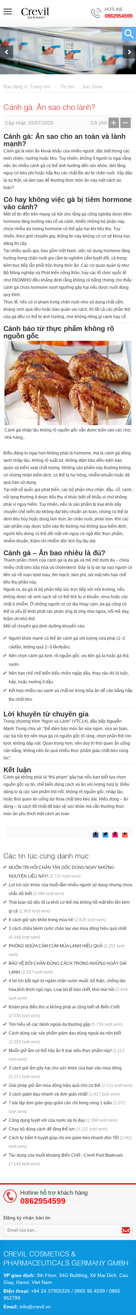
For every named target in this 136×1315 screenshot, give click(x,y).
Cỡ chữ (99, 123)
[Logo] (35, 13)
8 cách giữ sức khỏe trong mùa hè (57, 919)
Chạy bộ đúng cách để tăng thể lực (58, 1129)
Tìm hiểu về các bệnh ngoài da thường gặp (66, 1024)
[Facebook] (95, 833)
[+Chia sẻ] (76, 832)
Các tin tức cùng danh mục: (47, 855)
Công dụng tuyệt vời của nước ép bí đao (63, 1120)
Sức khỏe (92, 86)
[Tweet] (105, 833)
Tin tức (67, 86)
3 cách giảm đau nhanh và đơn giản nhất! (64, 1094)
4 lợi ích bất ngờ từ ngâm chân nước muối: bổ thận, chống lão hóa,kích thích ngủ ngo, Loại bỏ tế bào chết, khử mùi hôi (68, 989)
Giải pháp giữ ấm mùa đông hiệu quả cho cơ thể (71, 1085)
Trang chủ (40, 86)
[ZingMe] (115, 833)
